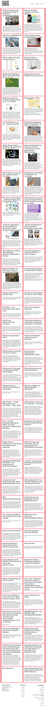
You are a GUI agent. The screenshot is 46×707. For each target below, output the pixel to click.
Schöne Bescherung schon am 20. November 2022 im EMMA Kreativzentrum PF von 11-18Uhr (33, 200)
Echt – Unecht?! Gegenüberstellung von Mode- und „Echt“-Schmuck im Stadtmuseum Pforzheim (12, 424)
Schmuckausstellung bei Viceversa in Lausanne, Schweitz (11, 630)
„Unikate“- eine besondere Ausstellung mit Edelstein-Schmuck (33, 462)
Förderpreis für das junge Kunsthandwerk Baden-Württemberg (11, 370)
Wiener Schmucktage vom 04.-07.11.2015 (12, 579)
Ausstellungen (42, 689)
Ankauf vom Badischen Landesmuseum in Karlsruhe (32, 337)
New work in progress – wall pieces (32, 308)
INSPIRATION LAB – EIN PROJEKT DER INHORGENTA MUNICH (33, 613)
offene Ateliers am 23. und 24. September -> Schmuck (33, 403)
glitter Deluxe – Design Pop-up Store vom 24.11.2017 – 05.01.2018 (12, 403)
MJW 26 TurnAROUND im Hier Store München (12, 36)
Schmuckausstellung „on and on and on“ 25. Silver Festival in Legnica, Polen (11, 597)
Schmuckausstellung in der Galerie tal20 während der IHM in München (33, 670)
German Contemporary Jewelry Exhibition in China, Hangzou (32, 252)
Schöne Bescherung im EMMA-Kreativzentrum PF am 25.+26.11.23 (12, 147)
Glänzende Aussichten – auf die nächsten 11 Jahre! (33, 36)
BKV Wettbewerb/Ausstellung (11, 498)
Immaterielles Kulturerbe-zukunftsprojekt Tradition (33, 269)
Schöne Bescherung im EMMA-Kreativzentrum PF (33, 75)
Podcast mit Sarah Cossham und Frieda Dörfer (31, 12)
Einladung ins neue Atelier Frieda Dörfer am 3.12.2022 (33, 174)
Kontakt (43, 701)
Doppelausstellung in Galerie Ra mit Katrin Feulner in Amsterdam (10, 545)
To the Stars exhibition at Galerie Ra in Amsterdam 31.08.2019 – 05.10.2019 (33, 322)
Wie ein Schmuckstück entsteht (39, 697)
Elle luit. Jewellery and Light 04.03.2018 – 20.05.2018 (32, 387)
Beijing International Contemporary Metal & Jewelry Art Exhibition (32, 561)
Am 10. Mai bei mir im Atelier (32, 596)
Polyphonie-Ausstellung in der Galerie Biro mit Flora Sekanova (33, 423)
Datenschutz (42, 705)
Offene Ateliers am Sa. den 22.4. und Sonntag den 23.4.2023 (12, 174)
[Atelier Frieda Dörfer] (6, 4)
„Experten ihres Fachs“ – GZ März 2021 (11, 293)
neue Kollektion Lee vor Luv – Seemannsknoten (11, 123)
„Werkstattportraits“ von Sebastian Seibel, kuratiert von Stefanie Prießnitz (33, 481)
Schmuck (32, 3)
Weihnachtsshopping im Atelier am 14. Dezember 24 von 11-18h (11, 75)
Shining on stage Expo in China (11, 336)
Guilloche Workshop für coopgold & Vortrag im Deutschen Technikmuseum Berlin (11, 12)
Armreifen (23, 687)
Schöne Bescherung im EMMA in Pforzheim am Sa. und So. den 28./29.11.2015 (12, 562)
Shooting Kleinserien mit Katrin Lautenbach (33, 369)
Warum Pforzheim (41, 699)
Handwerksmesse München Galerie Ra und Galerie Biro (11, 387)
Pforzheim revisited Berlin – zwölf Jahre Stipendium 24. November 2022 (12, 199)
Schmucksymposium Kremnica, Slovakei (31, 531)
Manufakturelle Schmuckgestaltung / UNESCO (38, 695)
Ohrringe (23, 696)
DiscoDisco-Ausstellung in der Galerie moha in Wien (33, 293)
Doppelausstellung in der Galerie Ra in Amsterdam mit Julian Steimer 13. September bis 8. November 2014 (33, 648)
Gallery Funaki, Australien (12, 531)
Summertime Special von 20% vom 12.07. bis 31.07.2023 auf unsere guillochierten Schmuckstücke (33, 148)
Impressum (42, 703)
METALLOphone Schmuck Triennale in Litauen (12, 352)
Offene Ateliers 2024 (31, 98)
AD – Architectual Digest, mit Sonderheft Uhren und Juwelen (12, 516)
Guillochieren (37, 3)
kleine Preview (29, 543)
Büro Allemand (8, 668)
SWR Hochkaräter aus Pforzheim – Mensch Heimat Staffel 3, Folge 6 (11, 270)
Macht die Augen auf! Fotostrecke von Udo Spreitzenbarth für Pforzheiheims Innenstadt (33, 444)
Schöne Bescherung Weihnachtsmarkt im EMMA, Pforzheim (31, 499)
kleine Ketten (23, 694)
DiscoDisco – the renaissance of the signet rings (11, 309)
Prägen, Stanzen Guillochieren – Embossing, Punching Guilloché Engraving (12, 444)
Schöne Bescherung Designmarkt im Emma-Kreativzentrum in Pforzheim (32, 631)
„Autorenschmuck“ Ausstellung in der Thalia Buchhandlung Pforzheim (11, 481)
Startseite (42, 687)
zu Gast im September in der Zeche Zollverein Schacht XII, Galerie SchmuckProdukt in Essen (12, 227)
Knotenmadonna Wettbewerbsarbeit (31, 58)
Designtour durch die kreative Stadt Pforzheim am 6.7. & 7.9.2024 (11, 99)
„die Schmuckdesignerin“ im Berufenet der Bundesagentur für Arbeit (33, 226)
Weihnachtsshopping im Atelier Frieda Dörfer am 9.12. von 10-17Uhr (33, 124)
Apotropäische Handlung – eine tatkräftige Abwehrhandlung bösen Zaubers (12, 253)
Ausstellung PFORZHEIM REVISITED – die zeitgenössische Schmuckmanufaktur (11, 463)
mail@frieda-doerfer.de (5, 690)
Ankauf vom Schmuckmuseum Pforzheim (9, 322)
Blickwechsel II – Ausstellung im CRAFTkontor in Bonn (32, 353)
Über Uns (41, 3)
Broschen (23, 689)
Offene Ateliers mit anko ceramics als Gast (11, 58)
